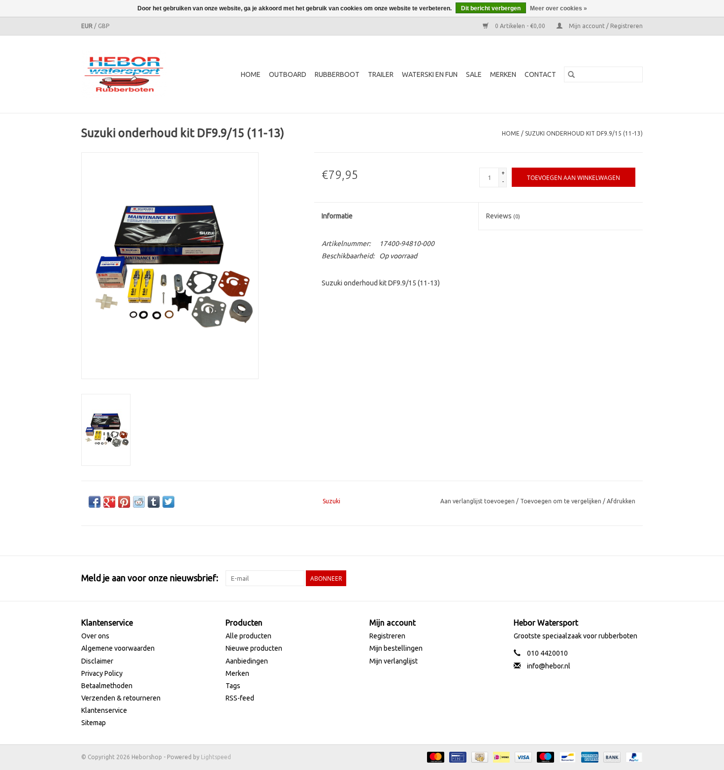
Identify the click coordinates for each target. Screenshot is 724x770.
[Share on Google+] (109, 502)
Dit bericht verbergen (491, 8)
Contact (540, 74)
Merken (503, 74)
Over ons (95, 636)
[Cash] (479, 756)
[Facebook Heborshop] (583, 578)
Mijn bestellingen (396, 648)
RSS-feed (240, 698)
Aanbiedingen (247, 661)
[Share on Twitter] (168, 502)
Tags (233, 686)
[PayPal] (632, 756)
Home (251, 74)
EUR (87, 26)
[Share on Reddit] (139, 502)
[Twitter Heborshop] (600, 578)
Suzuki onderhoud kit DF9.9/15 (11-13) (584, 133)
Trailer (381, 74)
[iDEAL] (500, 756)
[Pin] (456, 756)
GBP (103, 26)
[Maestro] (544, 756)
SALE (474, 74)
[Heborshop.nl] (130, 74)
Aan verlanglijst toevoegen (478, 501)
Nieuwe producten (254, 648)
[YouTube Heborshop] (617, 578)
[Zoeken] (571, 74)
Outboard (287, 74)
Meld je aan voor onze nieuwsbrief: (149, 578)
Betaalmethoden (106, 686)
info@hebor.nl (548, 666)
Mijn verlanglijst (393, 661)
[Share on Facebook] (94, 502)
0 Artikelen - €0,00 (520, 26)
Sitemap (93, 723)
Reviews (503, 216)
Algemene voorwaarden (118, 648)
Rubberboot (337, 74)
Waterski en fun (430, 74)
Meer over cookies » (558, 8)
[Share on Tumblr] (154, 502)
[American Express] (589, 756)
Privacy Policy (102, 673)
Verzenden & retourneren (121, 698)
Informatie (337, 216)
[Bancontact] (566, 756)
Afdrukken (621, 501)
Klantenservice (104, 710)
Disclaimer (97, 661)
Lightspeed (216, 757)
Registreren (387, 636)
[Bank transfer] (611, 756)
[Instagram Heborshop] (635, 578)
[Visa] (522, 756)
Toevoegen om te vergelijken (561, 501)
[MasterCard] (435, 756)
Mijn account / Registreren (605, 26)
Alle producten (248, 636)
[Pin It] (124, 502)
